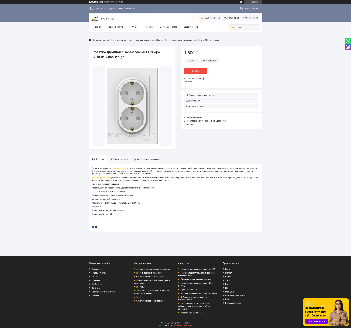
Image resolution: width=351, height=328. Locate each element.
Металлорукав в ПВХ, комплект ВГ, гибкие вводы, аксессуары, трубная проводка (195, 306)
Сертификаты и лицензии (103, 292)
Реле (138, 297)
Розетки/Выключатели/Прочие (149, 40)
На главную (97, 269)
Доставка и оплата (168, 27)
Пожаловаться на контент (182, 325)
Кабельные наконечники (192, 313)
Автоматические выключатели (150, 276)
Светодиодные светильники (149, 273)
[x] (96, 227)
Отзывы (95, 295)
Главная (97, 27)
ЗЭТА (227, 280)
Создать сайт (109, 2)
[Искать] (233, 27)
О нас (134, 27)
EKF (226, 288)
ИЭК (227, 299)
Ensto (227, 269)
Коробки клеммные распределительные (199, 293)
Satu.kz (187, 323)
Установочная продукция (121, 40)
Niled (227, 284)
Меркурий (229, 292)
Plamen (228, 273)
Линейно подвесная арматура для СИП (198, 269)
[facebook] (93, 227)
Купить (195, 71)
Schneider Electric (119, 168)
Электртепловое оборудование (150, 301)
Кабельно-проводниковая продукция (153, 269)
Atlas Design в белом (101, 177)
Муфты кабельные (189, 289)
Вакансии (96, 288)
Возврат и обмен (191, 27)
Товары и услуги (115, 27)
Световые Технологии (235, 295)
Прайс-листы (97, 284)
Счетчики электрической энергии (196, 279)
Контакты (148, 27)
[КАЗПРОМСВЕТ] (95, 19)
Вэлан (228, 276)
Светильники (142, 287)
